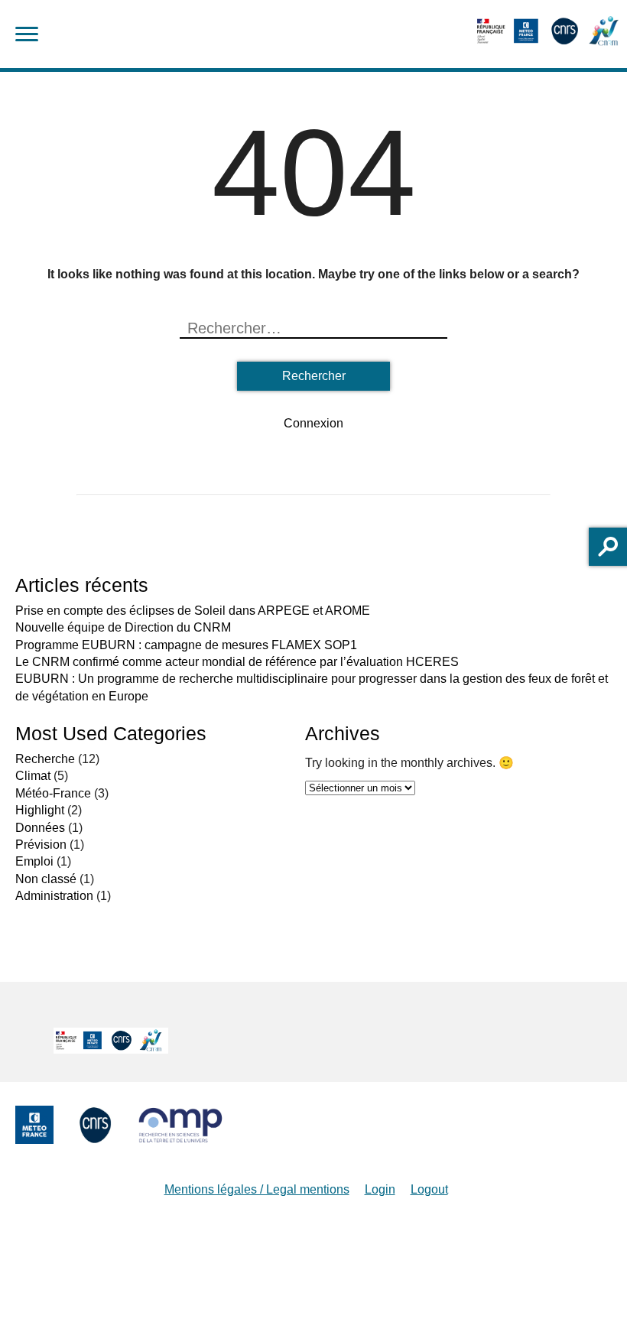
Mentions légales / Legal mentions (256, 1189)
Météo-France (53, 793)
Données (40, 827)
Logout (429, 1189)
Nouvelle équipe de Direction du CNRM (123, 627)
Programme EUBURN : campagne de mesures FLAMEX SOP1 (186, 644)
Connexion (313, 423)
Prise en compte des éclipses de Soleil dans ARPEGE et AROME (192, 610)
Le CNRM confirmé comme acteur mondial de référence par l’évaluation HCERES (237, 661)
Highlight (39, 810)
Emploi (34, 861)
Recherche (45, 758)
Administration (54, 895)
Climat (32, 775)
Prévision (41, 844)
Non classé (45, 878)
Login (380, 1189)
